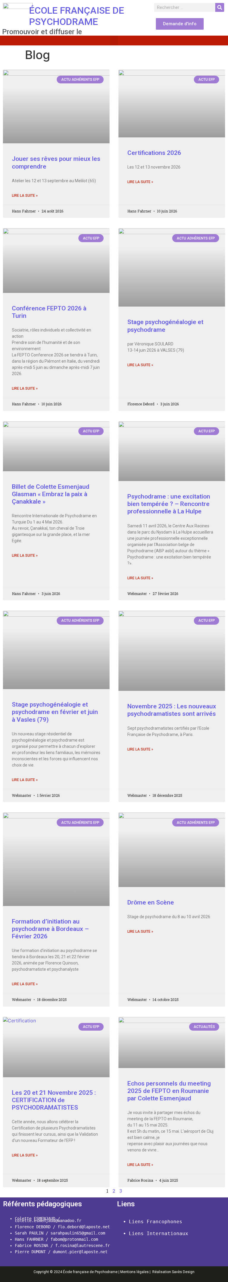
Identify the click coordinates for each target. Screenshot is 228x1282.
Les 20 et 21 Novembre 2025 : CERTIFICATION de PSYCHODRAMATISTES (54, 1100)
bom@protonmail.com (76, 1239)
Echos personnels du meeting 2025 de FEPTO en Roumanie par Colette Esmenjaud (169, 1091)
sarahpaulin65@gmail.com (77, 1233)
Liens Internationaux (158, 1233)
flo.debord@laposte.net (84, 1226)
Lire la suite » (25, 195)
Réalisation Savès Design (173, 1272)
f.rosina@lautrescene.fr (82, 1245)
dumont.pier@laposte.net (78, 1251)
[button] (114, 40)
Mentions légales (134, 1272)
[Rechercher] (219, 7)
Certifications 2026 (154, 152)
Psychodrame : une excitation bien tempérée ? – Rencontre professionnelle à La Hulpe (168, 504)
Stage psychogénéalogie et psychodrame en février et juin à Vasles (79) (55, 712)
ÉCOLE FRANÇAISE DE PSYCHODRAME (76, 16)
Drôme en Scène (150, 902)
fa (52, 1239)
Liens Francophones (155, 1221)
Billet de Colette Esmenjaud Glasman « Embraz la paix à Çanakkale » (50, 494)
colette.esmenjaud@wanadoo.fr (48, 1220)
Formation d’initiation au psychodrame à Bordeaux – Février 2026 (50, 929)
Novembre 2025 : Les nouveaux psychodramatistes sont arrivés (171, 710)
